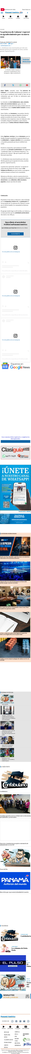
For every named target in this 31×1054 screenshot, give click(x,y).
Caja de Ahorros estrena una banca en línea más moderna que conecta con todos (13, 582)
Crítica (17, 1032)
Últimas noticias (7, 692)
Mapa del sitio (7, 1036)
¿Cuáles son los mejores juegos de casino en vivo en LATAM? (14, 659)
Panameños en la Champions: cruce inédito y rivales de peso (8, 759)
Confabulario (4, 791)
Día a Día (16, 1035)
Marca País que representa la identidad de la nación (14, 892)
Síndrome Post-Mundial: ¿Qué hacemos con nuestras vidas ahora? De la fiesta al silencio (14, 557)
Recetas (17, 1043)
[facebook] (16, 1021)
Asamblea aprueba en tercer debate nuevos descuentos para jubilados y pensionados (15, 816)
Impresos (17, 1045)
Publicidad (7, 1042)
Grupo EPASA (6, 1046)
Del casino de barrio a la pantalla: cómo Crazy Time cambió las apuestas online (14, 608)
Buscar (6, 1032)
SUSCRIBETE (15, 234)
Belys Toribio (3, 43)
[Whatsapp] (12, 1021)
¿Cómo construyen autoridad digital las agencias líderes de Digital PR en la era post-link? (13, 633)
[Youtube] (24, 1021)
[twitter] (20, 1021)
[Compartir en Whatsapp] (21, 85)
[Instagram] (28, 1021)
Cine (16, 1041)
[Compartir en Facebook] (5, 85)
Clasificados (7, 1040)
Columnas (4, 926)
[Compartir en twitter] (13, 85)
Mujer (17, 1038)
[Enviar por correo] (27, 85)
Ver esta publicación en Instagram (11, 251)
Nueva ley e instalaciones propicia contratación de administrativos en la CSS (14, 844)
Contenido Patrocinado (9, 533)
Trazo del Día (5, 704)
